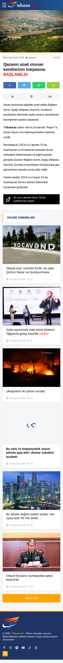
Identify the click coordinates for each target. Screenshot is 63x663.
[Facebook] (4, 647)
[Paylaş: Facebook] (9, 85)
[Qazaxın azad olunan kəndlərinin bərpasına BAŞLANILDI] (31, 31)
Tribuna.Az (18, 633)
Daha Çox (31, 598)
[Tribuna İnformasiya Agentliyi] (22, 5)
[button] (53, 85)
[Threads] (35, 647)
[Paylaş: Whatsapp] (38, 85)
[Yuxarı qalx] (53, 653)
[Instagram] (10, 647)
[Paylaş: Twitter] (24, 85)
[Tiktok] (29, 647)
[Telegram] (16, 647)
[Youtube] (23, 647)
